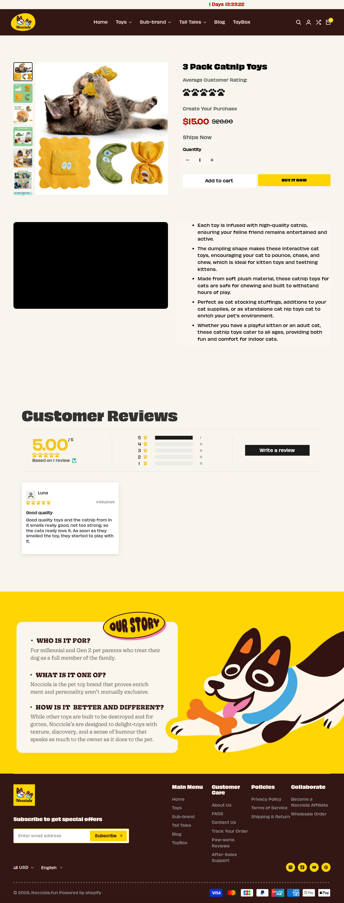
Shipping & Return (270, 817)
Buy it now (294, 180)
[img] (38, 503)
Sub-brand (183, 817)
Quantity (192, 150)
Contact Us (224, 822)
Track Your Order (230, 831)
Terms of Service (269, 808)
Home (178, 799)
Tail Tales (181, 825)
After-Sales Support (224, 858)
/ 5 (52, 444)
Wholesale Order (309, 814)
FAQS (217, 814)
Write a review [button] (277, 450)
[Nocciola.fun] (23, 21)
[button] (204, 93)
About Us (221, 805)
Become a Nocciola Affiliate (309, 802)
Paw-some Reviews (223, 843)
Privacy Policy (266, 799)
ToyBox (179, 843)
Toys (177, 808)
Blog (176, 834)
